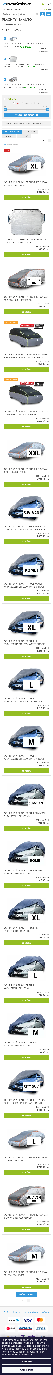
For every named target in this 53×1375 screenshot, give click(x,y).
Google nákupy (31, 1312)
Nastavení (26, 1361)
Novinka (28, 103)
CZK (45, 9)
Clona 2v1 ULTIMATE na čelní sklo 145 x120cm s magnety (24, 65)
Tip (38, 103)
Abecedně (24, 136)
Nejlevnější (30, 132)
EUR (49, 9)
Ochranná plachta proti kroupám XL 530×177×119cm (24, 45)
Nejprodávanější (12, 132)
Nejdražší (9, 136)
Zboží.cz (7, 1312)
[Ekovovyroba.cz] (13, 3)
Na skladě (11, 99)
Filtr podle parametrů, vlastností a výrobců (25, 123)
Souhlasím (26, 1370)
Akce (18, 103)
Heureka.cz (18, 1312)
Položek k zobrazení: (26, 115)
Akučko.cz (45, 1312)
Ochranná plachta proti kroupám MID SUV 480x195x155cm (24, 86)
